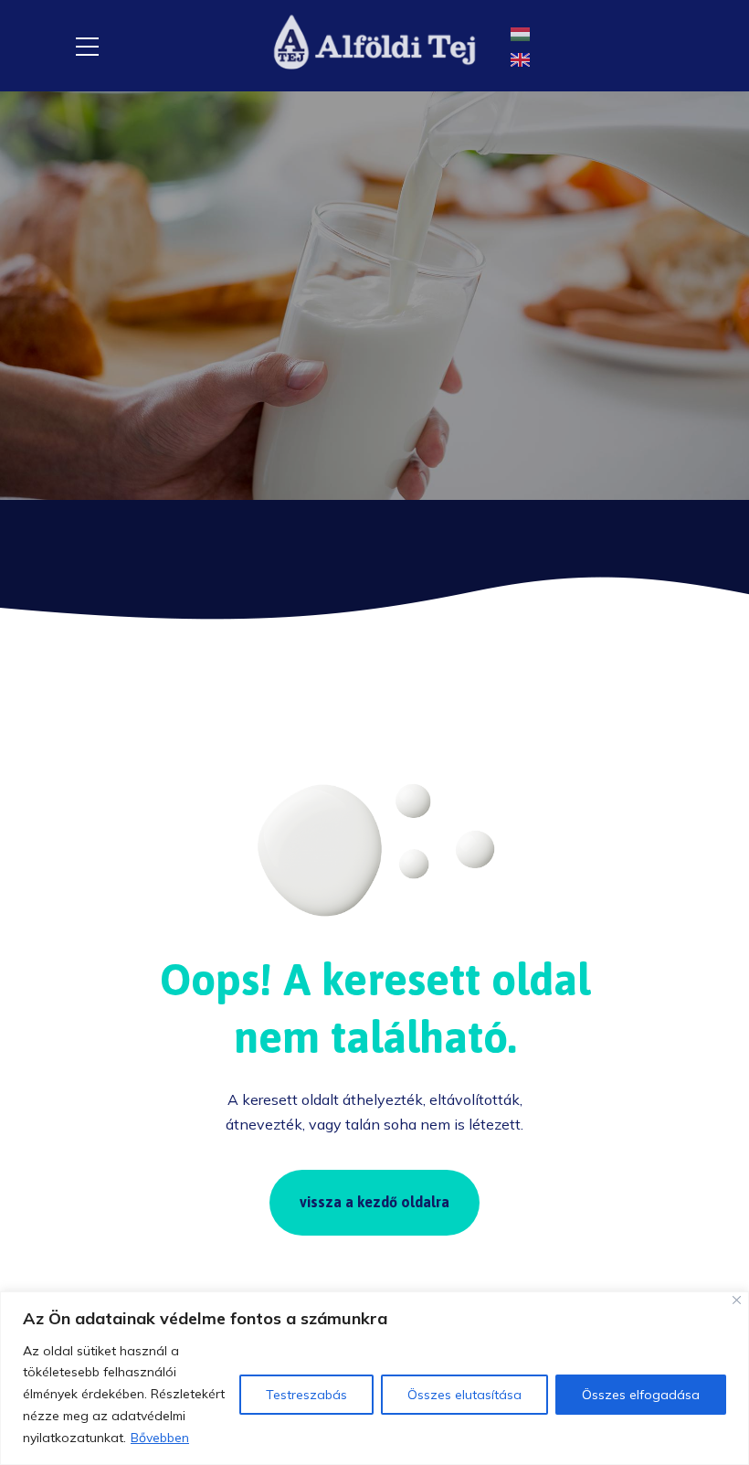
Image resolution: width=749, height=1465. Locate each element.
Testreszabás (306, 1394)
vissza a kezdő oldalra (374, 1202)
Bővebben (160, 1437)
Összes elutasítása (464, 1394)
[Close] (737, 1300)
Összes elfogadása (641, 1394)
